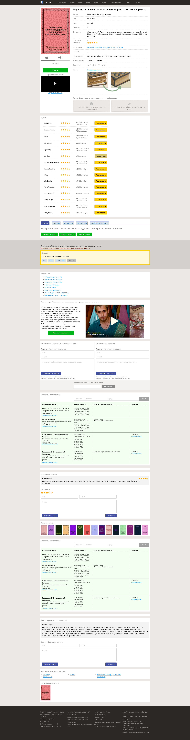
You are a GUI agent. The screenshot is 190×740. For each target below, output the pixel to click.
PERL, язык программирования (78, 720)
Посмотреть (101, 123)
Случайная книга (116, 2)
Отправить (111, 516)
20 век (96, 2)
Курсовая (98, 47)
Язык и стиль (72, 722)
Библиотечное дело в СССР (49, 724)
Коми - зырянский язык (102, 712)
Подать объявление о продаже (108, 349)
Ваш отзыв (45, 490)
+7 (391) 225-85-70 (136, 451)
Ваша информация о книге (52, 642)
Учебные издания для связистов (105, 726)
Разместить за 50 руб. (51, 373)
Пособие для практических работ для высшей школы (134, 713)
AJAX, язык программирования (78, 717)
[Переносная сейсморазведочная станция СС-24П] (59, 530)
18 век (80, 2)
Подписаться (108, 386)
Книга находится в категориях (55, 295)
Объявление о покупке (53, 277)
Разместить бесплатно (106, 373)
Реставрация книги (94, 70)
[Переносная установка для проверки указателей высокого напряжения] (87, 530)
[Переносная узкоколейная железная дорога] (130, 530)
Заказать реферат (49, 234)
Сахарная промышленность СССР (79, 712)
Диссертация (118, 47)
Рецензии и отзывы (51, 285)
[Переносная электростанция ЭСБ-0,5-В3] (116, 530)
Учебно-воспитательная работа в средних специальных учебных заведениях (133, 723)
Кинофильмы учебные (47, 719)
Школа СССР (72, 714)
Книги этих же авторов (53, 280)
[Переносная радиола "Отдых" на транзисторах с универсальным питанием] (44, 530)
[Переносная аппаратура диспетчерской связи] (137, 530)
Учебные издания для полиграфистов (134, 716)
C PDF (128, 2)
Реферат (90, 47)
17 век (72, 2)
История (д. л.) (44, 721)
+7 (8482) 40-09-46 (136, 434)
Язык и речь (99, 720)
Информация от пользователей (56, 293)
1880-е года (47, 677)
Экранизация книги (55, 93)
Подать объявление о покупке (53, 349)
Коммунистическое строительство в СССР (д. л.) (81, 725)
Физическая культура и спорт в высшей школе (108, 723)
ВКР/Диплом (107, 47)
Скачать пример (84, 234)
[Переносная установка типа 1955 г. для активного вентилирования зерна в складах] (109, 530)
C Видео (137, 2)
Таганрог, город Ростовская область (52, 712)
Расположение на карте (49, 415)
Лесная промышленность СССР (50, 726)
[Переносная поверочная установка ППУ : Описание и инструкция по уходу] (51, 530)
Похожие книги (50, 287)
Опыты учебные (127, 719)
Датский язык (99, 717)
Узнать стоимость (67, 234)
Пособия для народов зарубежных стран (136, 732)
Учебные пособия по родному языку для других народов (135, 729)
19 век (88, 2)
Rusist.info (48, 2)
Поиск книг (62, 2)
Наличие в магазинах (52, 290)
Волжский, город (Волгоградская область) (51, 715)
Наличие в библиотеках (53, 282)
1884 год (46, 675)
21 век (104, 2)
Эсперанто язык (100, 714)
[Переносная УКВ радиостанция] (145, 530)
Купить (55, 70)
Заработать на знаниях (99, 223)
